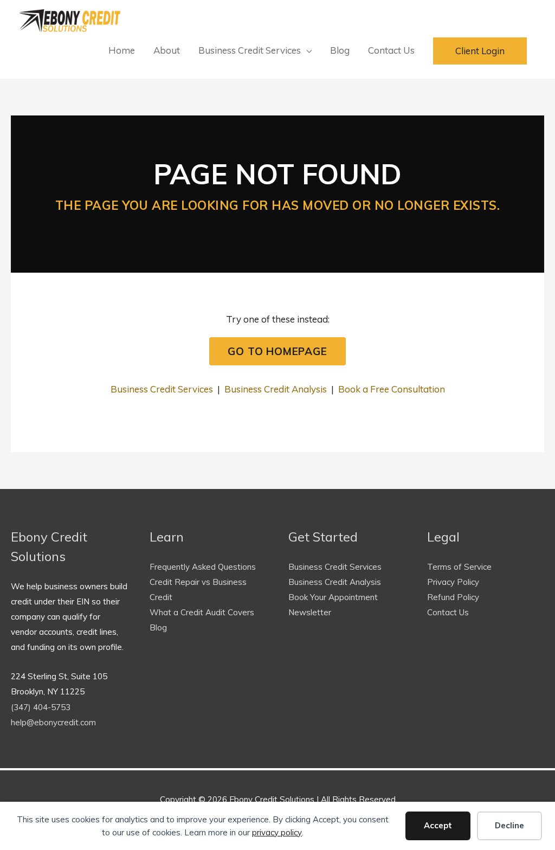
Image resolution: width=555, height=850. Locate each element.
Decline (509, 825)
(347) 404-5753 (40, 707)
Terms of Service (459, 567)
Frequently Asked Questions (203, 567)
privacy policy (277, 832)
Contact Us (391, 50)
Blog (340, 50)
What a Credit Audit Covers (202, 612)
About (166, 50)
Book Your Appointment (333, 597)
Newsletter (309, 612)
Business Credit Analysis (275, 389)
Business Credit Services (249, 50)
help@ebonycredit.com (53, 722)
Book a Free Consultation (391, 389)
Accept (438, 825)
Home (121, 50)
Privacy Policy (453, 582)
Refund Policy (453, 597)
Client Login (480, 50)
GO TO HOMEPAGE (277, 351)
